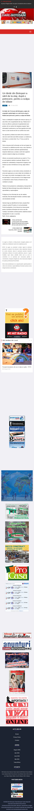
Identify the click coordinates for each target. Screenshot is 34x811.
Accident (6, 774)
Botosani (11, 776)
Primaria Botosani (29, 771)
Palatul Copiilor (16, 771)
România (5, 771)
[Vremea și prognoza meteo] (25, 583)
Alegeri (7, 776)
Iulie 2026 (17, 753)
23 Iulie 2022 (14, 105)
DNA (24, 776)
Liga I (5, 776)
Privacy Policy (17, 737)
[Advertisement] (17, 52)
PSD (2, 771)
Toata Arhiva (17, 762)
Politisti (24, 771)
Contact (17, 740)
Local (4, 105)
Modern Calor (15, 776)
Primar (12, 774)
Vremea (7, 583)
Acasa (17, 734)
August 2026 (17, 750)
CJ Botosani (27, 776)
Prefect (9, 774)
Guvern (3, 774)
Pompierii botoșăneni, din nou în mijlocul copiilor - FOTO (16, 367)
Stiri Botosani (20, 776)
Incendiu (30, 774)
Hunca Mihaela (20, 774)
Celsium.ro (21, 610)
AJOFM (20, 771)
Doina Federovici (10, 771)
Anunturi (15, 774)
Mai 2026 (17, 759)
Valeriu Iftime (26, 774)
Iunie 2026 (17, 756)
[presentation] (31, 340)
